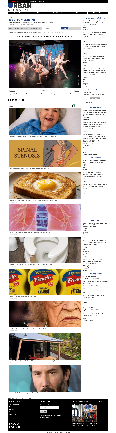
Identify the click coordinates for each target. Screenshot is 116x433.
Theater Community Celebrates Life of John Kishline (98, 45)
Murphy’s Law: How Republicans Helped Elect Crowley (96, 174)
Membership (97, 13)
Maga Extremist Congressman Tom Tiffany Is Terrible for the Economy (97, 112)
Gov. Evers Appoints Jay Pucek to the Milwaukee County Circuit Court (98, 225)
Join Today (95, 98)
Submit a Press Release (15, 417)
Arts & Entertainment (20, 398)
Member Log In (40, 1)
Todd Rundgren (92, 276)
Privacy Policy (13, 414)
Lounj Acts (90, 307)
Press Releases (95, 107)
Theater (33, 398)
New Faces (95, 220)
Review (29, 398)
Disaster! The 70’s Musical (95, 314)
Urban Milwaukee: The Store (87, 401)
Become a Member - (32, 1)
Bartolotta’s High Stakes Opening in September (96, 22)
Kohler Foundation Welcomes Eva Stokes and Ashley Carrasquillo (97, 261)
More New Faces (87, 270)
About (10, 407)
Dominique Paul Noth (15, 24)
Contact (11, 412)
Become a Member (95, 90)
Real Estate (18, 13)
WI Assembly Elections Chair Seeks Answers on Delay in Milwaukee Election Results (97, 70)
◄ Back (12, 91)
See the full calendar (87, 320)
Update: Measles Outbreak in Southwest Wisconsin (97, 123)
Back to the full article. (60, 32)
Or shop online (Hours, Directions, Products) (83, 425)
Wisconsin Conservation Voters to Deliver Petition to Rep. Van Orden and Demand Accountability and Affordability (97, 138)
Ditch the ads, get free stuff (47, 417)
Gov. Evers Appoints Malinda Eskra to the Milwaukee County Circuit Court (98, 242)
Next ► (77, 91)
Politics (37, 13)
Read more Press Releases (90, 154)
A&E (77, 13)
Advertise (11, 409)
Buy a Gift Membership (89, 103)
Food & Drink (57, 13)
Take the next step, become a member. (50, 415)
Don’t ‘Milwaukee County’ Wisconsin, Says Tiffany (96, 57)
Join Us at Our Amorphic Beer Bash (17, 1)
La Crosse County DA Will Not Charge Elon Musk (97, 33)
